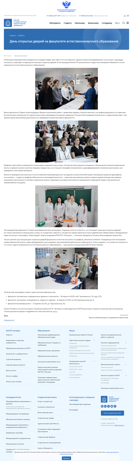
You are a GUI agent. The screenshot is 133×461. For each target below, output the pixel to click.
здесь (54, 311)
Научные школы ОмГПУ (75, 366)
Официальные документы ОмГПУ (18, 348)
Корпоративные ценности (15, 365)
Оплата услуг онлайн (13, 382)
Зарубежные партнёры (14, 433)
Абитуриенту (54, 23)
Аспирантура (73, 343)
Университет (9, 320)
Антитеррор (73, 410)
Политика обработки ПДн (109, 419)
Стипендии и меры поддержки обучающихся (49, 430)
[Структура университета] (125, 16)
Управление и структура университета (15, 341)
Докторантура (73, 356)
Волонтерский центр (45, 412)
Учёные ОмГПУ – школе (75, 369)
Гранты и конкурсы (74, 377)
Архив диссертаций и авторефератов (111, 370)
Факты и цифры (12, 376)
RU (116, 23)
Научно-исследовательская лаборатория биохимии (112, 353)
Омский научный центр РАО (108, 345)
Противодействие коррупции (80, 404)
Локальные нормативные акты (49, 362)
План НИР (72, 372)
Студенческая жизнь (47, 397)
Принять (66, 458)
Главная (13, 35)
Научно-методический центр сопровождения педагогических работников (114, 349)
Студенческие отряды (46, 418)
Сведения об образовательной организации (20, 15)
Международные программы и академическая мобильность (17, 426)
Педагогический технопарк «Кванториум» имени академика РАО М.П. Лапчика (50, 369)
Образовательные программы (49, 351)
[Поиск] (123, 23)
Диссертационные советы (110, 364)
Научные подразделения (110, 343)
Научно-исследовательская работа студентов (111, 336)
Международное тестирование (17, 414)
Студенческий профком (46, 437)
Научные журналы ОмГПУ (110, 375)
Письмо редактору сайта (112, 413)
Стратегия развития (13, 359)
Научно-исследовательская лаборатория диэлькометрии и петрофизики (112, 358)
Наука (72, 330)
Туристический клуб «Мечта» (48, 424)
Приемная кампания (20, 56)
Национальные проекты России (80, 335)
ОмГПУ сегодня (13, 330)
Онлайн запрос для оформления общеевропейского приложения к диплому (18, 407)
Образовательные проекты (48, 356)
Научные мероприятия (75, 374)
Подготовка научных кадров (79, 340)
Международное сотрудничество (18, 438)
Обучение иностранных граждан (18, 419)
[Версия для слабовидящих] (128, 16)
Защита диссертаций (107, 367)
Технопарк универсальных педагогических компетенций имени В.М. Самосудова (49, 379)
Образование (44, 330)
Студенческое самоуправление (49, 443)
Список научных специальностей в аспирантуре (79, 347)
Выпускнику (93, 23)
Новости (9, 335)
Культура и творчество (46, 407)
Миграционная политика (15, 444)
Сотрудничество (13, 397)
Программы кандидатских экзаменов (79, 350)
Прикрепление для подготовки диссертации (81, 353)
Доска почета (11, 370)
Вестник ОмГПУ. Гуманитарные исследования (109, 379)
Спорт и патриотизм (45, 401)
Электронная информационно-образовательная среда (49, 336)
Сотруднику (107, 23)
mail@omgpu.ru (119, 425)
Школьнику (80, 23)
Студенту (68, 23)
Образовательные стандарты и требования (49, 344)
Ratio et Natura (105, 383)
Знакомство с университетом (17, 354)
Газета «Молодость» (45, 448)
